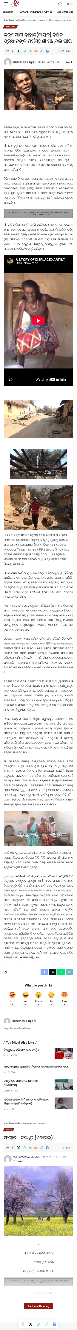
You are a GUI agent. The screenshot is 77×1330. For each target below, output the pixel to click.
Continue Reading (38, 1306)
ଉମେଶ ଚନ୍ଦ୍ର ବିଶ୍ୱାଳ (23, 62)
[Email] (35, 51)
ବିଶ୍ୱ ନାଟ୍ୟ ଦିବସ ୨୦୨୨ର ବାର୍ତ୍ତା (21, 1049)
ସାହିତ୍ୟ (9, 1129)
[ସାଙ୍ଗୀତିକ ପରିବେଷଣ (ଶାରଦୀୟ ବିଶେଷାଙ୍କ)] (64, 1084)
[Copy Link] (41, 51)
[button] (7, 4)
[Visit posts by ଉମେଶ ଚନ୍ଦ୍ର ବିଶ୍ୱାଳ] (7, 1021)
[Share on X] (18, 51)
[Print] (47, 51)
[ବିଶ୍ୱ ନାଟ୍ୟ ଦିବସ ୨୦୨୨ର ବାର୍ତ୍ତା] (64, 1053)
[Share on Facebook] (12, 51)
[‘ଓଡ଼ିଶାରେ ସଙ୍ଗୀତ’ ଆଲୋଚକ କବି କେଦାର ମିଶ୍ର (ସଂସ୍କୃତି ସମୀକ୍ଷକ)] (64, 1103)
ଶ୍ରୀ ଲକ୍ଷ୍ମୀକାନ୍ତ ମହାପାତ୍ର (26, 1156)
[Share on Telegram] (30, 51)
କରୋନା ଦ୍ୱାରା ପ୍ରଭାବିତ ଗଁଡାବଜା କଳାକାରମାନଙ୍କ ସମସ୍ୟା (36, 1066)
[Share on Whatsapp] (24, 51)
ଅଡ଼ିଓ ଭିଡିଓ (10, 27)
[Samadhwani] (14, 4)
